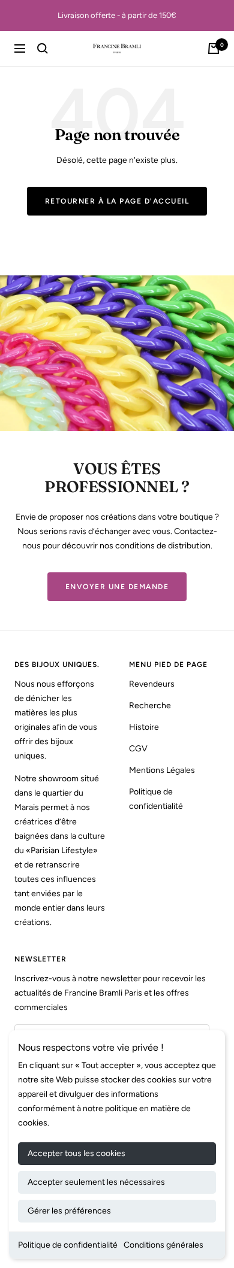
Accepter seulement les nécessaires (96, 1182)
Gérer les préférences (69, 1211)
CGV (138, 749)
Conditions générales (163, 1245)
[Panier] (214, 48)
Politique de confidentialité (68, 1245)
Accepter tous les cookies (76, 1153)
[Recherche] (42, 48)
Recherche (150, 705)
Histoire (144, 727)
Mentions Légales (162, 770)
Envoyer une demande (117, 587)
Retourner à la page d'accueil (117, 201)
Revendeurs (152, 684)
